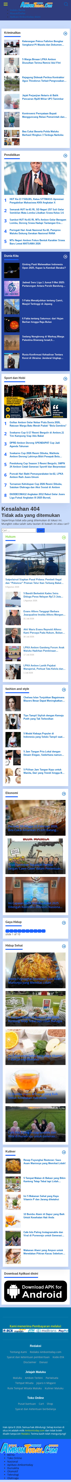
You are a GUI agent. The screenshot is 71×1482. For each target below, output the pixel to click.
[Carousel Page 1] (7, 931)
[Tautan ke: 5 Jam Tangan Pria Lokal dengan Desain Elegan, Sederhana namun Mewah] (13, 757)
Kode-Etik (58, 1357)
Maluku (17, 1378)
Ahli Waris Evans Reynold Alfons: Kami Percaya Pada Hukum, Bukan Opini (43, 631)
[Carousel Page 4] (19, 931)
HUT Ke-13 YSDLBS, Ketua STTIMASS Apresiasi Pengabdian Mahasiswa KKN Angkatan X (37, 201)
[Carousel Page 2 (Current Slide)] (11, 931)
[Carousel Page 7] (31, 931)
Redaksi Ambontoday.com (45, 1352)
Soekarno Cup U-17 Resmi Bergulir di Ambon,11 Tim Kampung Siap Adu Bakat (37, 434)
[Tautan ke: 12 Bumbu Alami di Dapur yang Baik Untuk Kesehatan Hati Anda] (13, 1220)
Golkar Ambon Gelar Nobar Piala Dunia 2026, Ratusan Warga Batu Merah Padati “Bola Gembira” (38, 424)
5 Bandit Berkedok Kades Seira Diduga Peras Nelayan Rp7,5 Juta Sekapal (42, 595)
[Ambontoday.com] (36, 4)
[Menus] (6, 4)
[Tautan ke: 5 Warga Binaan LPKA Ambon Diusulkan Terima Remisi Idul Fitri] (11, 65)
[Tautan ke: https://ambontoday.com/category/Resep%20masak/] (64, 1152)
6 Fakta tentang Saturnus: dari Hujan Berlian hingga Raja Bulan (42, 320)
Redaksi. (26, 1433)
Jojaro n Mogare (46, 1383)
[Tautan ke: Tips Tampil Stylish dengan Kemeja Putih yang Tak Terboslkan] (13, 721)
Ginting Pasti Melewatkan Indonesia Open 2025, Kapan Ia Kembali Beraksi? (44, 266)
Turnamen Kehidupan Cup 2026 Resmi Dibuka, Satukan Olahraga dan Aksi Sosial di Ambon (36, 486)
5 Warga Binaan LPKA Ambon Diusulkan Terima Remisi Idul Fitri (41, 61)
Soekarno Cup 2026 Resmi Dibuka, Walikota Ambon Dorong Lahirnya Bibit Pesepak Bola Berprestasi (35, 455)
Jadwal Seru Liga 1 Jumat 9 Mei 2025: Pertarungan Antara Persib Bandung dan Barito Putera (43, 284)
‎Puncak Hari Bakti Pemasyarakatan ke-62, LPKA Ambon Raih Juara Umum (36, 475)
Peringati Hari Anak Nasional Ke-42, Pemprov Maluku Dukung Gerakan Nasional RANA (35, 232)
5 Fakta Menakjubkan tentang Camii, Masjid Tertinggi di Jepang (42, 302)
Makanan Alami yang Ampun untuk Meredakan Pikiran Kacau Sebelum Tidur (43, 1252)
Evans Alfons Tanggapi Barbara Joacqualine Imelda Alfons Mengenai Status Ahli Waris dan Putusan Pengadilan (44, 613)
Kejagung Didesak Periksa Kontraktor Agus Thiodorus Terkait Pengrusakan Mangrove (43, 79)
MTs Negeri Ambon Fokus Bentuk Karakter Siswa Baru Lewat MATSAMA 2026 (37, 242)
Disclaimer (29, 1362)
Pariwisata (52, 1378)
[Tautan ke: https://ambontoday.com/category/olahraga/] (65, 379)
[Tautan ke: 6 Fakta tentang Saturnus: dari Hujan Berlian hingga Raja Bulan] (11, 324)
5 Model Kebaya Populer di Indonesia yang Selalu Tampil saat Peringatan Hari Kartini (42, 735)
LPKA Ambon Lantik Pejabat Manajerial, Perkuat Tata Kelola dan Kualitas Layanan (43, 667)
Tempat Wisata (24, 1383)
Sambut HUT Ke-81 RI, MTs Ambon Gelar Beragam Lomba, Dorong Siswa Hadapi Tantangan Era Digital (38, 221)
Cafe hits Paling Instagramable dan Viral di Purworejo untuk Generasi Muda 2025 (43, 1234)
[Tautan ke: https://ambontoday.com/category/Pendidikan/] (65, 155)
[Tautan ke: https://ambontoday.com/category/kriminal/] (65, 33)
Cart (41, 1403)
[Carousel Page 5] (23, 931)
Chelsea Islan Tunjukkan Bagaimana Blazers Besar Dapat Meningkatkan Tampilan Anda (43, 699)
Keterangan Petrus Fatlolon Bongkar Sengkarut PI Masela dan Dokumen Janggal (42, 43)
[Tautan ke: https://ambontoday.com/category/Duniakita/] (65, 256)
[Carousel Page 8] (35, 931)
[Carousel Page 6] (27, 931)
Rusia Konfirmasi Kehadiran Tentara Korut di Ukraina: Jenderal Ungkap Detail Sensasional (42, 356)
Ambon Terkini (34, 1378)
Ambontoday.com (35, 1430)
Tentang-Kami (18, 1352)
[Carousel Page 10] (44, 931)
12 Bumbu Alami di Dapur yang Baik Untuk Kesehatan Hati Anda (43, 1216)
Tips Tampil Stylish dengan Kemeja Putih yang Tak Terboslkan (43, 717)
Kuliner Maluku (54, 1388)
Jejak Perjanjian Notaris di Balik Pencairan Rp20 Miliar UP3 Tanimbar (43, 97)
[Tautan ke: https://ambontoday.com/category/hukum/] (64, 537)
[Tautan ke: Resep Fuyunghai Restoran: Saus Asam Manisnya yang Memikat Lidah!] (13, 1166)
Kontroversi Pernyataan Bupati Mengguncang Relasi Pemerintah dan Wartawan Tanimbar (43, 115)
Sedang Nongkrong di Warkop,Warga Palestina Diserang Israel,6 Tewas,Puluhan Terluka (43, 338)
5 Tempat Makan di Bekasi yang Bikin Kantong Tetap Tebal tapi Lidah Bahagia (44, 1180)
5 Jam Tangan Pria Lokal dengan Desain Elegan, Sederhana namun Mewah (42, 753)
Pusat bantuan (27, 1403)
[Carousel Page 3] (15, 931)
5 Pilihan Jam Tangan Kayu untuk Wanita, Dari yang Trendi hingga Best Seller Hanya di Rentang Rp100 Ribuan (44, 771)
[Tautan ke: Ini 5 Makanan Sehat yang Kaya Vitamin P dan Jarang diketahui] (13, 1202)
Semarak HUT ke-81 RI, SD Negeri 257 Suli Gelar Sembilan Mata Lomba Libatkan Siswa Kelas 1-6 (37, 211)
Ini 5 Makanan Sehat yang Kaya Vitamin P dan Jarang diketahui (41, 1198)
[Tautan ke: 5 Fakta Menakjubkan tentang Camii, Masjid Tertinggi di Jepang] (11, 306)
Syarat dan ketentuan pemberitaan (28, 1357)
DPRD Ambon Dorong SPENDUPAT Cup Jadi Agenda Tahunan (35, 444)
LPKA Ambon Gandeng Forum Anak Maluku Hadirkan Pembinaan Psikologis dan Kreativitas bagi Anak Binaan (44, 649)
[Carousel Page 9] (40, 931)
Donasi (43, 1362)
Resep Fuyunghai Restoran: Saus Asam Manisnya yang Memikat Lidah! (44, 1162)
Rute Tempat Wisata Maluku (24, 1388)
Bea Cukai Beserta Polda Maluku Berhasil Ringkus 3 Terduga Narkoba (42, 133)
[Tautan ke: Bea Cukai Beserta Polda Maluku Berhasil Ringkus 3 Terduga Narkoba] (11, 137)
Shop (50, 1403)
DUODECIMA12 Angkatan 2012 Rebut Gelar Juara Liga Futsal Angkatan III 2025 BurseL (37, 496)
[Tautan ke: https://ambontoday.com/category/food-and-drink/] (64, 946)
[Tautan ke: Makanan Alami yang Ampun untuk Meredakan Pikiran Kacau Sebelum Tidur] (13, 1256)
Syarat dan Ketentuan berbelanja (35, 1409)
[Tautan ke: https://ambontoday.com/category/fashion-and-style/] (64, 690)
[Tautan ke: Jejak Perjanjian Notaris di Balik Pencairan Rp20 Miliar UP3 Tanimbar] (11, 101)
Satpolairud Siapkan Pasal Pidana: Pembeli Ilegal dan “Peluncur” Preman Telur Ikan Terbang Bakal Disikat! (33, 581)
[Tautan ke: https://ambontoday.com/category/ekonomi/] (64, 794)
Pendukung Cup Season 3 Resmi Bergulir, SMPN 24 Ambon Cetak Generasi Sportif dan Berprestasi (38, 465)
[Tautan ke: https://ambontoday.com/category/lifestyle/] (64, 923)
